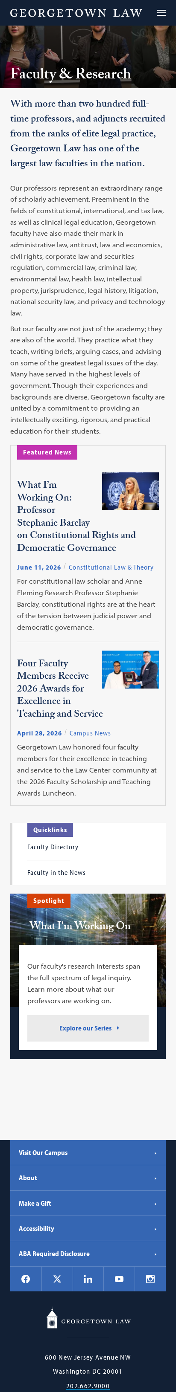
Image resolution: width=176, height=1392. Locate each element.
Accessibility (36, 1228)
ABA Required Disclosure (54, 1253)
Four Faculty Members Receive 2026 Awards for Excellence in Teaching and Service (60, 690)
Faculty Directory (53, 846)
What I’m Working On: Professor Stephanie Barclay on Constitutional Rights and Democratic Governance (76, 518)
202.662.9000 (88, 1386)
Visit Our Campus (43, 1152)
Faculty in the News (56, 872)
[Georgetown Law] (76, 13)
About (28, 1177)
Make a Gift (35, 1203)
